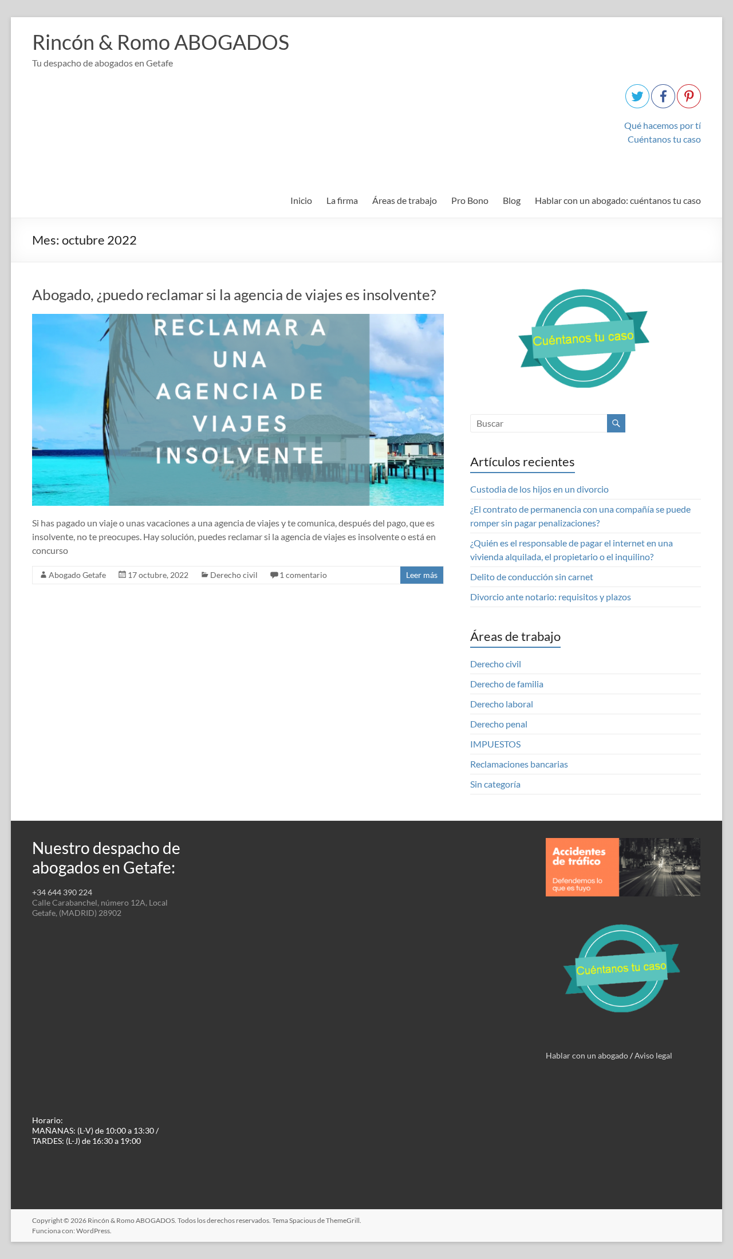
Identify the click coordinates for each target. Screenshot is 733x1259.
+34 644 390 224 (62, 892)
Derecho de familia (506, 683)
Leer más (422, 575)
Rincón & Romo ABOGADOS (160, 41)
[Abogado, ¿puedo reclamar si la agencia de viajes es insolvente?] (238, 319)
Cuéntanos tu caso (664, 138)
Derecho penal (498, 723)
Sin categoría (495, 783)
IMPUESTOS (495, 743)
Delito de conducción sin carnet (531, 576)
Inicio (301, 200)
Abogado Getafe (77, 575)
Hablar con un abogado (587, 1055)
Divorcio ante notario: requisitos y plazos (550, 596)
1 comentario (303, 575)
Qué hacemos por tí (662, 125)
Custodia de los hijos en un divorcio (539, 488)
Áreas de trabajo (404, 200)
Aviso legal (653, 1055)
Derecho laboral (501, 703)
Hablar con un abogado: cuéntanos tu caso (618, 200)
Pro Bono (469, 200)
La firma (342, 200)
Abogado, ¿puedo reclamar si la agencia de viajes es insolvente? (234, 294)
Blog (512, 200)
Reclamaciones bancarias (519, 763)
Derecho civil (234, 575)
